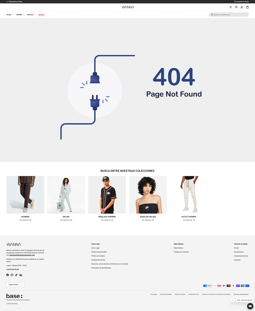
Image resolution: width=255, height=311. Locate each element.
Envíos (236, 248)
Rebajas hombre (107, 217)
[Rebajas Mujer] (148, 195)
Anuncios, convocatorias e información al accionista (109, 264)
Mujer (66, 217)
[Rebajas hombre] (107, 195)
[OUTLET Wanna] (189, 195)
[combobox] (229, 14)
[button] (247, 7)
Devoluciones (239, 252)
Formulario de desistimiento (101, 268)
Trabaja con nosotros (181, 252)
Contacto (237, 260)
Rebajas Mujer (148, 217)
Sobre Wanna (178, 248)
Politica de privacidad (98, 252)
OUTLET (41, 15)
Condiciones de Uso (98, 260)
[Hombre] (25, 195)
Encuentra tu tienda (242, 1)
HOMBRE (19, 15)
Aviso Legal (95, 248)
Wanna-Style (14, 303)
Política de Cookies (98, 256)
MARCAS (30, 15)
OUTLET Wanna (188, 217)
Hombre (25, 217)
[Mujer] (66, 195)
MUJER (8, 15)
